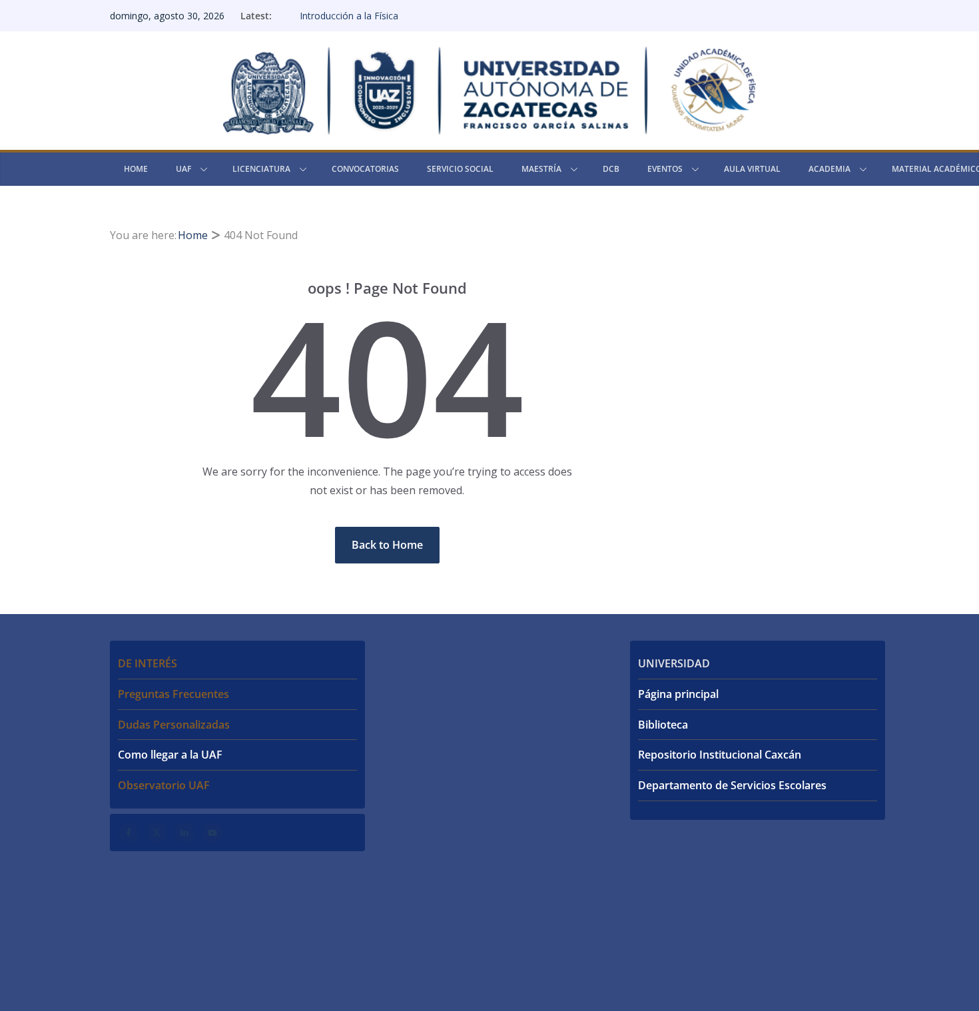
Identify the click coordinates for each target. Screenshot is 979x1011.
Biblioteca (663, 724)
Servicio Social (460, 168)
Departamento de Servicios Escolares (732, 785)
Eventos (665, 168)
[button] (201, 169)
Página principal (678, 694)
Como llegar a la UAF (170, 754)
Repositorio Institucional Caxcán (719, 754)
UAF (183, 168)
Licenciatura (261, 168)
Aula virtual (752, 168)
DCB (611, 168)
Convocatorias (365, 168)
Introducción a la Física (349, 15)
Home (136, 168)
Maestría (541, 168)
